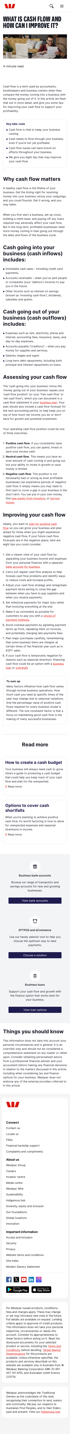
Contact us (13, 1128)
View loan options (35, 1010)
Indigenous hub (15, 1200)
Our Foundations (16, 1212)
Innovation (12, 1223)
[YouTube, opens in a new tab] (24, 1279)
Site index (12, 1260)
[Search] (52, 6)
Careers (11, 1171)
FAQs (9, 1139)
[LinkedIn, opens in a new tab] (31, 1279)
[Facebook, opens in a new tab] (9, 1279)
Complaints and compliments (24, 1151)
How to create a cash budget (33, 762)
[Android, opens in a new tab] (17, 1289)
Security (11, 1243)
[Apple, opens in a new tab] (41, 1289)
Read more (15, 786)
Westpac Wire (14, 1188)
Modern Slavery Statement (23, 1266)
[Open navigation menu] (62, 6)
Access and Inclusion (19, 1237)
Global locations (16, 1218)
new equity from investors (28, 498)
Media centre (14, 1182)
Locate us (12, 1134)
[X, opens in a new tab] (16, 1279)
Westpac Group (16, 1165)
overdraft (22, 667)
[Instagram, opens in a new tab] (38, 1279)
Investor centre (15, 1177)
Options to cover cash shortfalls (27, 808)
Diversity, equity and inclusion (25, 1206)
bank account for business (23, 566)
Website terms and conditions (25, 1255)
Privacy (10, 1249)
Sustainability (14, 1194)
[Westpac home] (10, 6)
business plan (48, 402)
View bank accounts (35, 900)
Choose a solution (35, 955)
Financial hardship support (23, 1145)
